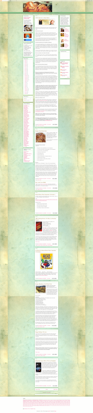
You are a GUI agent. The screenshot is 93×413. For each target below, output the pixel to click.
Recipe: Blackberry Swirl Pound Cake (43, 284)
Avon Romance (26, 151)
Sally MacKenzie (26, 132)
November (26, 77)
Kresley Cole (26, 110)
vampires (24, 401)
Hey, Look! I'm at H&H (40, 182)
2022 (26, 60)
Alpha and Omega (51, 405)
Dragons (24, 403)
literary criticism (28, 406)
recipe (43, 326)
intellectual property (42, 405)
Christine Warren (26, 145)
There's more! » (37, 241)
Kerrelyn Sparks (31, 403)
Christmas (38, 355)
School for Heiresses (67, 405)
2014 (26, 70)
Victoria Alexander (34, 405)
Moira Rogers (26, 138)
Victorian (40, 403)
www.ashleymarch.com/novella (43, 100)
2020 (26, 62)
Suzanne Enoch (26, 114)
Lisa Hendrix (26, 120)
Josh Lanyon (26, 128)
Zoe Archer (25, 106)
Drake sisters (63, 405)
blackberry (40, 326)
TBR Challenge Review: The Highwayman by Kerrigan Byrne (65, 35)
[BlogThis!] (53, 124)
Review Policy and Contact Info (36, 12)
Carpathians (60, 405)
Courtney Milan (26, 135)
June (25, 83)
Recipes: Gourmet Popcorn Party (27, 18)
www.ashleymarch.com (48, 120)
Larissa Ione (26, 123)
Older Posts (56, 389)
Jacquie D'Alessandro (27, 112)
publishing (59, 401)
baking (38, 326)
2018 (26, 65)
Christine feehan (64, 403)
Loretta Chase (26, 109)
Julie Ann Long (26, 130)
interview (42, 125)
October (26, 78)
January (26, 90)
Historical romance (27, 400)
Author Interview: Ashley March (42, 17)
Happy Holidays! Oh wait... (41, 332)
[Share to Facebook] (55, 124)
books (69, 401)
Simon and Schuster (27, 160)
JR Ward (25, 144)
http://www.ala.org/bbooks (44, 275)
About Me (29, 12)
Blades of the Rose (55, 403)
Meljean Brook (26, 108)
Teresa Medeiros (26, 134)
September (26, 79)
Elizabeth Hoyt (26, 122)
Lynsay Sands (26, 139)
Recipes (51, 12)
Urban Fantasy (67, 400)
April (25, 86)
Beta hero (51, 404)
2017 (26, 66)
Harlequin (25, 154)
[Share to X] (54, 124)
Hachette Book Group (27, 155)
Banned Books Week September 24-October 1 (45, 194)
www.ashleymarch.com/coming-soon (40, 110)
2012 (26, 73)
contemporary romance (37, 400)
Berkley (25, 152)
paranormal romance (46, 400)
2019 (26, 64)
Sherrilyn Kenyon (45, 245)
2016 (26, 68)
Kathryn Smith (26, 142)
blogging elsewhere (40, 189)
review (45, 405)
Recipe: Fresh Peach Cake (41, 131)
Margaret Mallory (26, 133)
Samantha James (26, 125)
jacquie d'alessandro (39, 404)
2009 (26, 93)
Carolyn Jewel (26, 126)
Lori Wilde (25, 146)
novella (45, 403)
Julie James (25, 124)
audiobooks (38, 401)
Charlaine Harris (26, 119)
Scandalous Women (65, 72)
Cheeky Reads (64, 69)
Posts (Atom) (48, 392)
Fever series (68, 403)
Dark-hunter (38, 245)
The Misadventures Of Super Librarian (65, 63)
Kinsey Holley (26, 121)
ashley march (39, 125)
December (26, 75)
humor (63, 400)
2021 (26, 61)
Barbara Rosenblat (57, 405)
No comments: (49, 178)
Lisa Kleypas (26, 127)
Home (25, 12)
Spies (31, 405)
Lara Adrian (25, 105)
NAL (24, 159)
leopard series (24, 406)
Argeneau (48, 404)
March (26, 87)
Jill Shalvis (45, 401)
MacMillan (25, 157)
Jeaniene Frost (26, 116)
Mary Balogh (26, 107)
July (25, 82)
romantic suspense (32, 401)
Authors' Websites (45, 12)
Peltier (42, 245)
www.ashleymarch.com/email (39, 111)
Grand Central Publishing (28, 153)
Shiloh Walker (26, 143)
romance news (51, 403)
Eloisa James (27, 403)
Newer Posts (37, 389)
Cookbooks (41, 401)
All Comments (27, 100)
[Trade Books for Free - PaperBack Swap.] (29, 408)
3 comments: (49, 278)
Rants (48, 401)
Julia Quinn (25, 137)
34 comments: (49, 124)
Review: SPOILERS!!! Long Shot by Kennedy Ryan (67, 30)
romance (44, 355)
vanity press (31, 406)
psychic (47, 403)
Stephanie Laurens (27, 129)
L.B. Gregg (25, 117)
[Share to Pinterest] (56, 124)
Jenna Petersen (26, 136)
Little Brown (25, 156)
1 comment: (49, 325)
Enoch (59, 404)
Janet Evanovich (26, 115)
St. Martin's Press (26, 161)
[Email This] (52, 178)
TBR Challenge (45, 228)
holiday (41, 355)
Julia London (62, 404)
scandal (48, 405)
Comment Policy (56, 12)
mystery (57, 400)
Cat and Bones (60, 403)
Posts (26, 98)
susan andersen (44, 404)
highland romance (34, 404)
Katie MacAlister (26, 131)
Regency (60, 400)
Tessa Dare (25, 113)
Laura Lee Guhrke (26, 118)
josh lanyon (42, 403)
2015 (26, 69)
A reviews (54, 400)
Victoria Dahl (26, 111)
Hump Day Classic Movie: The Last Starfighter (45, 360)
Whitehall (38, 405)
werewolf (50, 401)
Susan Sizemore (26, 141)
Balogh (54, 405)
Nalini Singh (25, 140)
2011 (26, 74)
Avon (52, 401)
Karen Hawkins (66, 404)
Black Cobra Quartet (55, 404)
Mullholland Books (26, 158)
